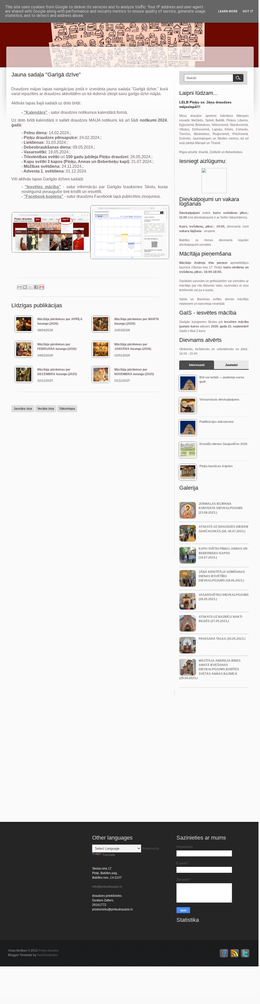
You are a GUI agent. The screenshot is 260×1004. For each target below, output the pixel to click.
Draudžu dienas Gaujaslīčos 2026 (223, 444)
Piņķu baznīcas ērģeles (216, 466)
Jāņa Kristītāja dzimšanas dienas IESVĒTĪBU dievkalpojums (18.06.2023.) (222, 576)
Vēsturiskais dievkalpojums (219, 399)
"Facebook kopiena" (43, 196)
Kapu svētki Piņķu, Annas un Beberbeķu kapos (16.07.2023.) (223, 553)
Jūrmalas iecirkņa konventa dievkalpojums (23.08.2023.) (221, 508)
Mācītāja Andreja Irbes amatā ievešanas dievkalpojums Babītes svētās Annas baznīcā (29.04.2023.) (210, 669)
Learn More (228, 11)
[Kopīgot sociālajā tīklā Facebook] (36, 287)
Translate (108, 855)
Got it (248, 11)
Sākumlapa (67, 408)
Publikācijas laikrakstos (216, 422)
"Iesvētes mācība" (43, 187)
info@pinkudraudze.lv (107, 886)
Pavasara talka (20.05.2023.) (222, 638)
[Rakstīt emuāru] (25, 287)
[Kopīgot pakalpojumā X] (30, 287)
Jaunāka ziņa (23, 408)
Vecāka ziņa (45, 408)
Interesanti (196, 365)
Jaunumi (231, 365)
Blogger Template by (33, 955)
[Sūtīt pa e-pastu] (19, 287)
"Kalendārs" (35, 112)
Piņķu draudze (49, 950)
